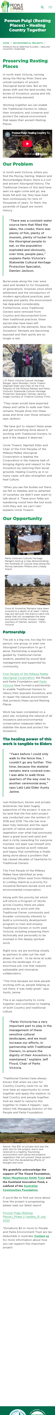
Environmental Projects (28, 43)
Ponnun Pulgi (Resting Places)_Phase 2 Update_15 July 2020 (24, 1217)
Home (6, 43)
